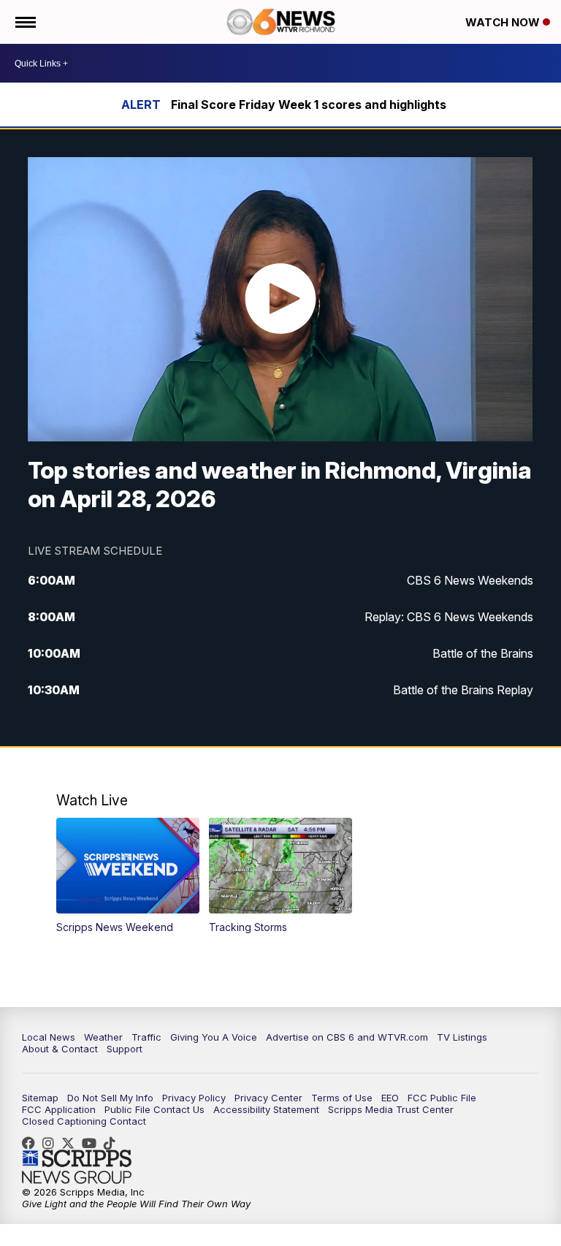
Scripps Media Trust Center (391, 1109)
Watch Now (504, 22)
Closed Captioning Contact (84, 1121)
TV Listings (462, 1037)
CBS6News (32, 1143)
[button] (128, 876)
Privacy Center (268, 1097)
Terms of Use (342, 1097)
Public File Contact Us (154, 1109)
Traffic (146, 1037)
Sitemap (40, 1097)
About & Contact (60, 1049)
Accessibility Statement (266, 1109)
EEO (390, 1097)
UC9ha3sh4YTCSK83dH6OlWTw (93, 1143)
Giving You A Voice (213, 1037)
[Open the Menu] (24, 22)
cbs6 (51, 1143)
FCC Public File (442, 1097)
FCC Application (59, 1109)
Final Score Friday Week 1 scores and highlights (308, 104)
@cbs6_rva (113, 1143)
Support (124, 1049)
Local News (48, 1037)
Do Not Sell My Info (110, 1097)
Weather (103, 1037)
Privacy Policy (194, 1097)
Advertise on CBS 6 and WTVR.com (347, 1037)
